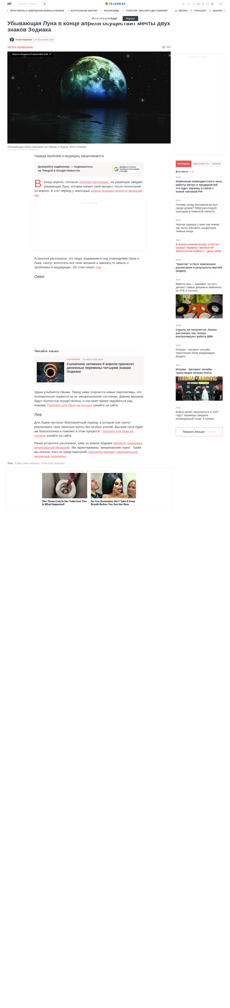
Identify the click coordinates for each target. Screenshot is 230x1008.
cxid (98, 267)
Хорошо (130, 18)
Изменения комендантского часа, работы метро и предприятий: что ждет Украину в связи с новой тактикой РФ (199, 186)
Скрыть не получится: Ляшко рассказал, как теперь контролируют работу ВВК (196, 333)
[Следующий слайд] (224, 11)
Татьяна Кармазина (23, 40)
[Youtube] (198, 3)
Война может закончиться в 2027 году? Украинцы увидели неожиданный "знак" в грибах (197, 415)
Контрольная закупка (84, 10)
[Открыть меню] (9, 3)
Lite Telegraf (73, 359)
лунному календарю (94, 182)
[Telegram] (193, 3)
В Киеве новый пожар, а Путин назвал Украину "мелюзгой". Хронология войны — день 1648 (198, 248)
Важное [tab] (216, 164)
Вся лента (182, 171)
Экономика (220, 10)
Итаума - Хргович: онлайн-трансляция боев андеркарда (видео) (195, 353)
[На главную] (115, 3)
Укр (221, 4)
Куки (113, 18)
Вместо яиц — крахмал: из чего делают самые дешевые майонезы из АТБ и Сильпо (199, 287)
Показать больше (194, 431)
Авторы (183, 10)
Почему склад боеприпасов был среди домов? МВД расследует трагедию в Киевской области (197, 208)
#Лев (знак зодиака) (52, 463)
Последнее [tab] (183, 164)
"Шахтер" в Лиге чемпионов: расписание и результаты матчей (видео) (199, 267)
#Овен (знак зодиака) (27, 463)
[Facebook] (183, 3)
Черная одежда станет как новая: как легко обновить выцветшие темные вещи (198, 228)
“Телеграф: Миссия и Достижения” (146, 10)
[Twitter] (203, 4)
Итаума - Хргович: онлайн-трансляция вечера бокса (194, 371)
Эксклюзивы (111, 10)
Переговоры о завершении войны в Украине (37, 10)
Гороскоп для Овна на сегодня (69, 405)
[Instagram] (207, 3)
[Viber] (188, 4)
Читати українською (20, 47)
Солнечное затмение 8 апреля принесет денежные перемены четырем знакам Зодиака (100, 367)
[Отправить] (44, 3)
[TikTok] (212, 3)
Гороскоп (200, 10)
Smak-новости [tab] (201, 164)
